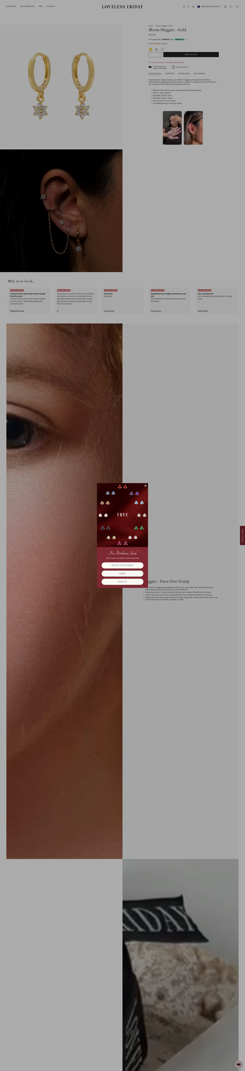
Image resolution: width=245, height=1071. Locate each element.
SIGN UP (122, 581)
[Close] (145, 485)
